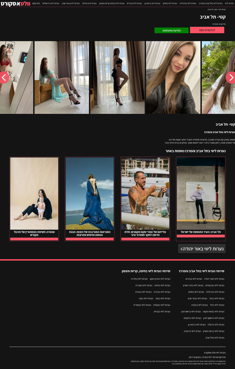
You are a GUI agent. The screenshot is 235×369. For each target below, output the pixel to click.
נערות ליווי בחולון (170, 3)
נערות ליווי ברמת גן (152, 3)
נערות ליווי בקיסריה (142, 304)
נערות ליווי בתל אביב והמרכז (210, 3)
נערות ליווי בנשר (162, 298)
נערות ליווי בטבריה (143, 285)
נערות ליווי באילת (89, 3)
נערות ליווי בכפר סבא (197, 298)
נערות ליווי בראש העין (191, 311)
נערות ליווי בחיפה (162, 285)
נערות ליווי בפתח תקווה (213, 311)
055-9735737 (207, 30)
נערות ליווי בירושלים (51, 3)
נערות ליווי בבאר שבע (71, 3)
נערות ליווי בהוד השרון (193, 285)
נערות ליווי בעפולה (161, 304)
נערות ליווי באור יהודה (203, 248)
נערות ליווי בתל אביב (214, 337)
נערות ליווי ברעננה (192, 331)
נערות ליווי (229, 3)
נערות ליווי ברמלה (216, 324)
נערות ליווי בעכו (146, 298)
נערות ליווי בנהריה (162, 291)
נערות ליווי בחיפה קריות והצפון (111, 3)
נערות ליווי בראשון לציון (213, 318)
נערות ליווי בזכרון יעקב (160, 278)
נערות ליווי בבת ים (134, 3)
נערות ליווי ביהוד (216, 298)
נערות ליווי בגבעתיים (214, 285)
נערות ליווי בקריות (162, 311)
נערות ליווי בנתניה (199, 304)
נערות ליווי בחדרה (139, 278)
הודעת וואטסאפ (172, 30)
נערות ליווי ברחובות (192, 318)
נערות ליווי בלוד (217, 304)
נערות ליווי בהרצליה (188, 3)
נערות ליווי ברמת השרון (213, 331)
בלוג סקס (36, 3)
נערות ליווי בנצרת (143, 291)
